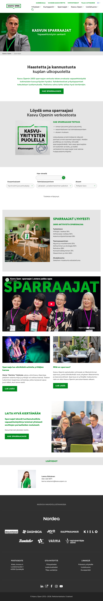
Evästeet (69, 596)
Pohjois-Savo (81, 186)
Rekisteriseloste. (59, 596)
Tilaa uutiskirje (51, 570)
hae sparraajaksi (16, 436)
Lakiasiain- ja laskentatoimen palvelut (53, 186)
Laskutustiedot (51, 567)
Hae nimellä (42, 174)
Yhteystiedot (51, 564)
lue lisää (10, 389)
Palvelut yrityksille (85, 564)
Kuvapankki (86, 570)
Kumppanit (48, 7)
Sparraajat (62, 7)
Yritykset (35, 7)
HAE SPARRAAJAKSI (51, 91)
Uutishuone (91, 7)
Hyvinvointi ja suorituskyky (18, 186)
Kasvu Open (76, 7)
